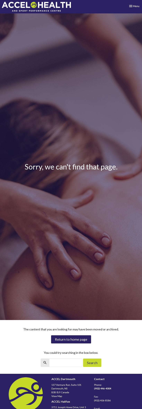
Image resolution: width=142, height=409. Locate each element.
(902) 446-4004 (102, 388)
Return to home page (71, 339)
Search (92, 363)
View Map (56, 396)
